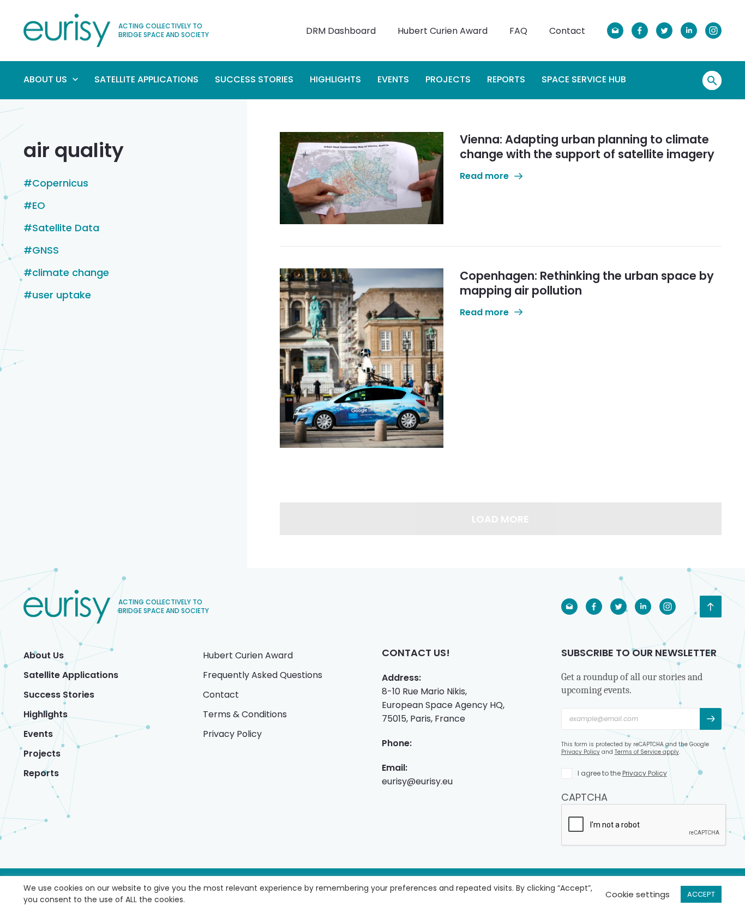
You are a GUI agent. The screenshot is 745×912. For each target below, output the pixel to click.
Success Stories (254, 79)
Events (393, 79)
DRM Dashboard (341, 31)
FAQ (518, 31)
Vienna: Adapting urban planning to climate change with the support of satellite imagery (587, 146)
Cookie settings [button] (637, 894)
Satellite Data (65, 228)
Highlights (335, 79)
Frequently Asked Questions (262, 675)
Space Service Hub (584, 79)
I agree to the (622, 773)
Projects (448, 79)
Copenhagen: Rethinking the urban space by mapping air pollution (587, 283)
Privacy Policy (232, 734)
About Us (45, 79)
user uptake (61, 295)
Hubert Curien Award (443, 31)
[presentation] (644, 825)
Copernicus (60, 183)
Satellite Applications (146, 79)
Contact (567, 31)
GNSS (45, 250)
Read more (484, 176)
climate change (70, 272)
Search (712, 80)
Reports (506, 79)
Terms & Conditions (245, 714)
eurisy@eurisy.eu (417, 781)
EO (38, 205)
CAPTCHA (584, 797)
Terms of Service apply (647, 752)
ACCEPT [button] (701, 894)
